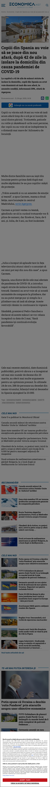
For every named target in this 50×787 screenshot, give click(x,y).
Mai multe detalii (17, 746)
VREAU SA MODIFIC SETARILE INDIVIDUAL (25, 783)
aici (32, 755)
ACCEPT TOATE (25, 780)
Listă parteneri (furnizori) (8, 775)
